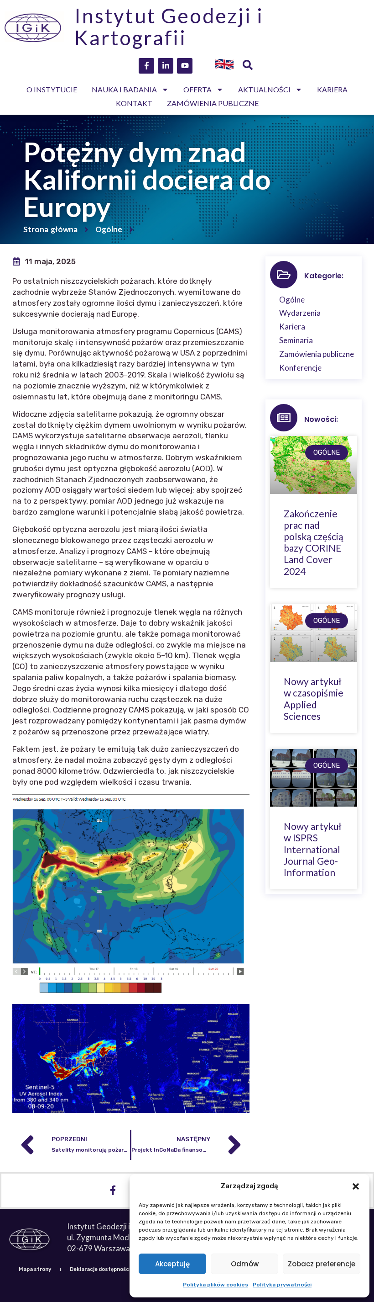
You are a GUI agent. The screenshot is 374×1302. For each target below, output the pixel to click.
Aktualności (264, 89)
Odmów (245, 1264)
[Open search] (247, 66)
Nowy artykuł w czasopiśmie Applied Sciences (313, 698)
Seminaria (296, 340)
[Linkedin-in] (165, 66)
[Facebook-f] (146, 66)
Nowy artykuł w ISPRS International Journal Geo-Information (313, 849)
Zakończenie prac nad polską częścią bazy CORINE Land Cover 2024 (313, 542)
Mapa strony (35, 1269)
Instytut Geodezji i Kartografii (168, 26)
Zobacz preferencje (321, 1264)
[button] (355, 1186)
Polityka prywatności (282, 1284)
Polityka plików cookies (215, 1284)
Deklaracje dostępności (100, 1269)
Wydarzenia (300, 313)
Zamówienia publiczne (213, 103)
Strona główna (50, 229)
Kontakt (134, 103)
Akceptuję (172, 1264)
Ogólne (108, 229)
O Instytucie (51, 89)
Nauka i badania (124, 89)
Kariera (332, 89)
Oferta (197, 89)
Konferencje (300, 367)
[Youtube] (184, 66)
